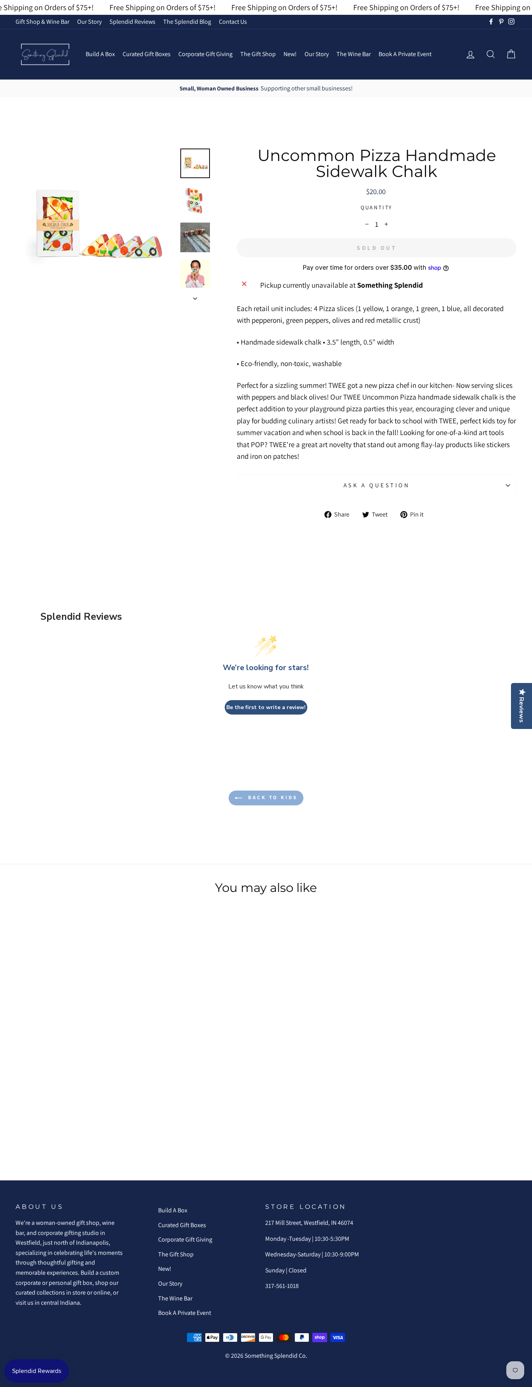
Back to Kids (271, 797)
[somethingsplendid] (45, 54)
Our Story (89, 22)
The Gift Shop (258, 54)
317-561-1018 (282, 1286)
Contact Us (233, 22)
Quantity (377, 207)
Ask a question (377, 485)
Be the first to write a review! (266, 707)
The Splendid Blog (187, 22)
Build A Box (100, 54)
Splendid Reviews (132, 22)
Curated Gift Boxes (147, 54)
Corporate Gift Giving (205, 54)
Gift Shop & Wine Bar (42, 22)
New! (290, 54)
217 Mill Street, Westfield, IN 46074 (309, 1223)
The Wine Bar (353, 54)
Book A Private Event (405, 54)
